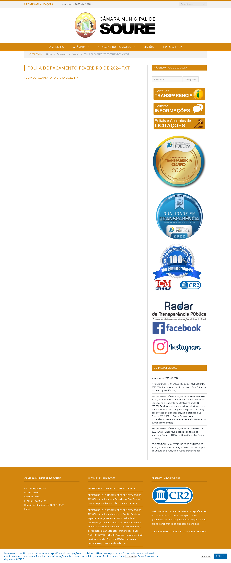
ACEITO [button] (220, 556)
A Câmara (79, 46)
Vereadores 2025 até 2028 (165, 378)
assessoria (175, 515)
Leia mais (130, 556)
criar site (172, 511)
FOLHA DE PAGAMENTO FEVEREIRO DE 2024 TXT (52, 77)
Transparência (172, 46)
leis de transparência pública (166, 523)
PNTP (165, 531)
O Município (56, 46)
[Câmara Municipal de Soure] (116, 24)
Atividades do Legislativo (114, 46)
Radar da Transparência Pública (189, 531)
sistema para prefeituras (193, 511)
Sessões (149, 46)
